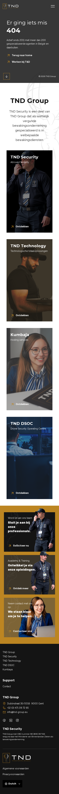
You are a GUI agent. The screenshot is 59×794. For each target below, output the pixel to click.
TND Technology (12, 660)
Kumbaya (8, 669)
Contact (7, 686)
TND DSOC (8, 665)
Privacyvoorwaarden (13, 774)
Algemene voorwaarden (16, 768)
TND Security (10, 656)
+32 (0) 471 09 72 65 (18, 707)
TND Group (9, 652)
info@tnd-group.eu (17, 712)
